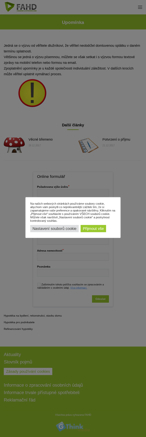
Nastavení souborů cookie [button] (54, 228)
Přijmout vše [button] (93, 228)
